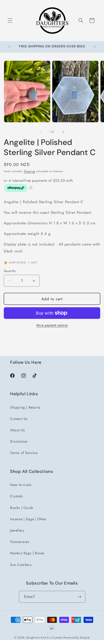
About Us (17, 430)
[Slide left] (40, 131)
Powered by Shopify (76, 637)
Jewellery (17, 530)
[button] (10, 20)
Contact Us (19, 418)
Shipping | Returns (25, 407)
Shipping (29, 171)
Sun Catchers (21, 564)
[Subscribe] (79, 597)
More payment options (52, 325)
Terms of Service (24, 452)
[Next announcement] (94, 46)
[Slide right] (63, 131)
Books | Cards (21, 507)
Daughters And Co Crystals (44, 637)
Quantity (10, 270)
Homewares (19, 541)
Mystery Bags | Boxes (27, 553)
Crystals (16, 496)
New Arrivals (20, 484)
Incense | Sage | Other (28, 519)
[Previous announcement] (9, 46)
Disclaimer (19, 441)
